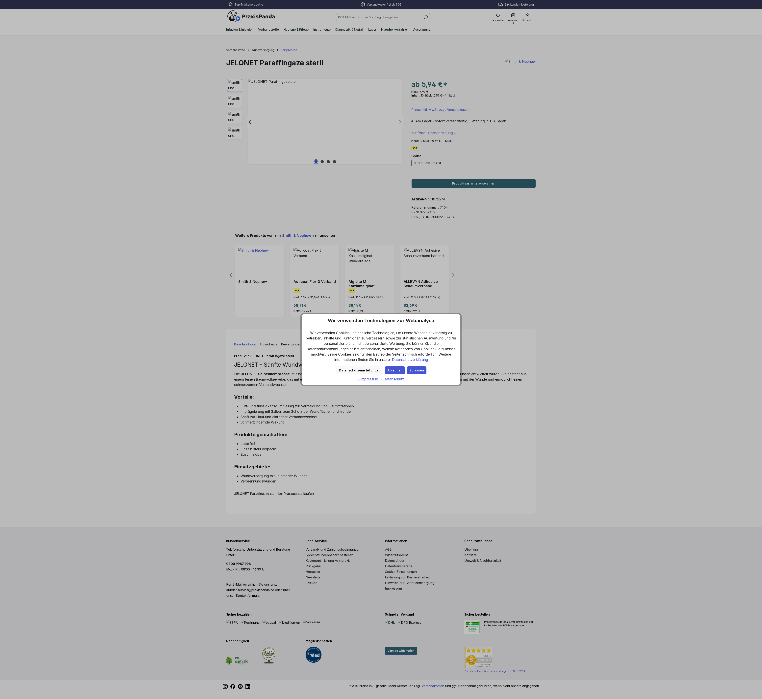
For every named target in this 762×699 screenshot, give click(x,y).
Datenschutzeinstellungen (359, 370)
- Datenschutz (392, 379)
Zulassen (416, 370)
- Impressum (368, 379)
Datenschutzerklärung (410, 360)
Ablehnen (394, 370)
